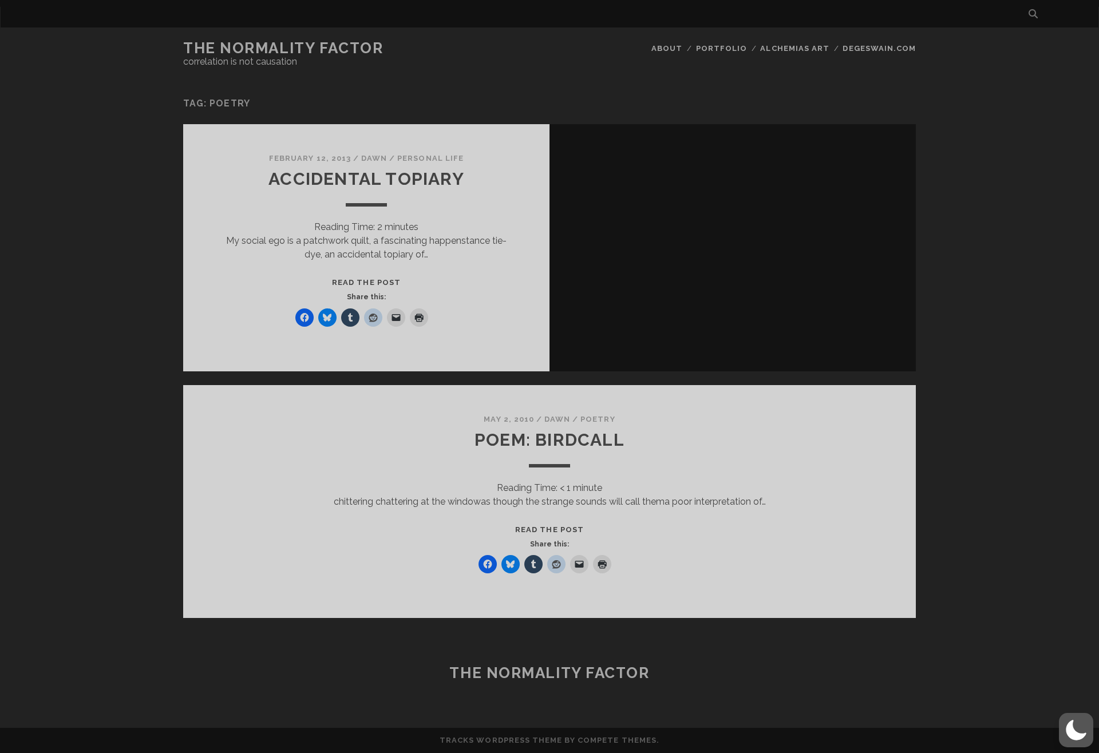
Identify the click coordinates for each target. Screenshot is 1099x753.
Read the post (366, 282)
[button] (1076, 730)
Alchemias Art (794, 48)
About (666, 48)
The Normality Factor (283, 48)
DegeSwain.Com (879, 48)
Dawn (374, 158)
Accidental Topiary (366, 179)
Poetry (597, 419)
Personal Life (430, 158)
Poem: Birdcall (549, 440)
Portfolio (721, 48)
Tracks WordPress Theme (501, 740)
